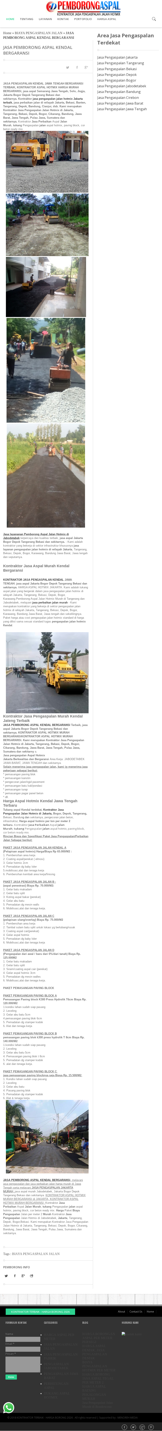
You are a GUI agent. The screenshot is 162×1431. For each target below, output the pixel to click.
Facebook (125, 1427)
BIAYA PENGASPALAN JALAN (38, 33)
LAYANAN (45, 19)
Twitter (134, 1427)
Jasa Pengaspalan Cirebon (118, 97)
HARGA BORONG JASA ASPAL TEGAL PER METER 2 (97, 1378)
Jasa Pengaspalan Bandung (119, 91)
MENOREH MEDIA (127, 1417)
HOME (10, 19)
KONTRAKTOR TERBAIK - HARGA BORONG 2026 (40, 1312)
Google (142, 1427)
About (121, 1311)
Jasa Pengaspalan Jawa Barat (120, 103)
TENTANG (26, 19)
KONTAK (63, 19)
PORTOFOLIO (83, 19)
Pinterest (151, 1427)
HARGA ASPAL (106, 19)
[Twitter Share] (67, 67)
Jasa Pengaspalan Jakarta (117, 57)
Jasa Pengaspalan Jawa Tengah (122, 109)
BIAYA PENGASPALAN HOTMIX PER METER (99, 1366)
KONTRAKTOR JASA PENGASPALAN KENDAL (33, 579)
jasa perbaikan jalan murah (50, 602)
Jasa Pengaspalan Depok (117, 74)
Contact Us (136, 1311)
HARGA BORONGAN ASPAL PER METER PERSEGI (98, 1338)
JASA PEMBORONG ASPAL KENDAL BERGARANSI (37, 725)
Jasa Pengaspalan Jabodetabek (121, 86)
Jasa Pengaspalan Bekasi (117, 69)
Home (7, 33)
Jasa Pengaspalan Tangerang (120, 63)
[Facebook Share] (77, 67)
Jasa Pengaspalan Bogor (116, 80)
